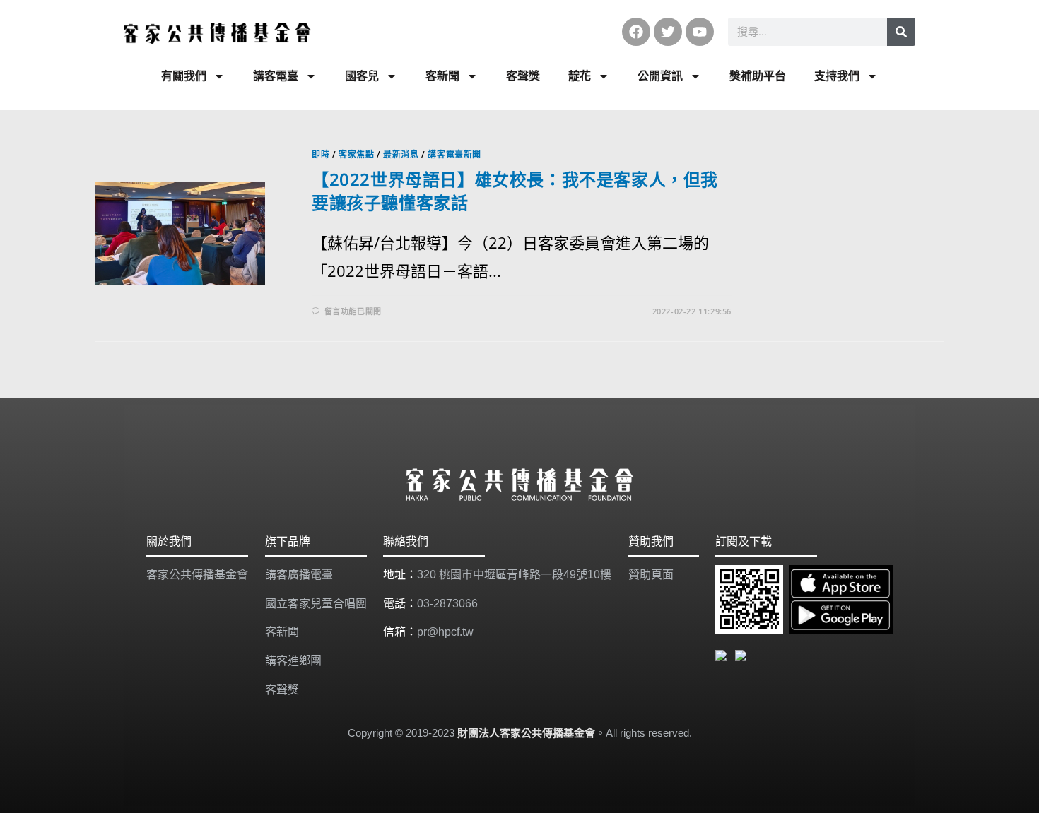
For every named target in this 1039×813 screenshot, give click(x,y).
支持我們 (836, 76)
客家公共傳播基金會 (197, 575)
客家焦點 (356, 154)
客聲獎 (523, 76)
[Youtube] (700, 32)
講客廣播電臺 (299, 575)
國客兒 (362, 76)
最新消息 (400, 154)
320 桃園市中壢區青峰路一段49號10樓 (514, 575)
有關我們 (183, 76)
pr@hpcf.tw (445, 632)
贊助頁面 (651, 575)
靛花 (579, 76)
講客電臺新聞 (454, 154)
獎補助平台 (757, 76)
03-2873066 (447, 604)
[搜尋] (901, 32)
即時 (320, 154)
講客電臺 (275, 76)
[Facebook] (636, 32)
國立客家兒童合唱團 (316, 604)
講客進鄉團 (293, 661)
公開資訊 (660, 76)
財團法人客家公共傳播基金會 (526, 733)
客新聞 (442, 76)
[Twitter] (668, 32)
